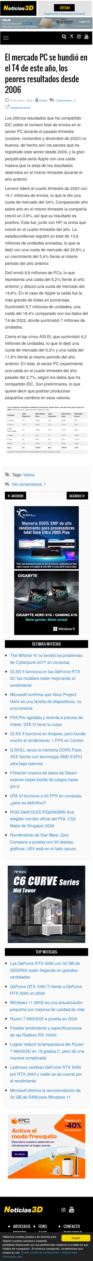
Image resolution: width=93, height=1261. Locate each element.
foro (42, 1226)
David (43, 100)
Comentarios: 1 (65, 100)
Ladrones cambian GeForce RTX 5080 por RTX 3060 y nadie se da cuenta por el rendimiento (46, 1074)
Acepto (76, 1238)
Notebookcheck (20, 107)
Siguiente (75, 496)
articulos (21, 1226)
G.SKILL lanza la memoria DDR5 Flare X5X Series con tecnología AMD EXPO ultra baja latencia (46, 756)
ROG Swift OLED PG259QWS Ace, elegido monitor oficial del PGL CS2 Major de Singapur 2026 (43, 819)
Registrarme (51, 13)
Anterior (17, 496)
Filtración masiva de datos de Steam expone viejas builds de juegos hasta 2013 (44, 779)
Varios (29, 475)
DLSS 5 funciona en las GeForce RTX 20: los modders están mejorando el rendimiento (45, 678)
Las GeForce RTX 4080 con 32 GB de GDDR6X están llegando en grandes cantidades (45, 970)
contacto (72, 1226)
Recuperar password (73, 13)
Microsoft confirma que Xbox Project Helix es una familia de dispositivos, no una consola (45, 701)
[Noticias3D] (18, 7)
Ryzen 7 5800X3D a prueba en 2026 (43, 1019)
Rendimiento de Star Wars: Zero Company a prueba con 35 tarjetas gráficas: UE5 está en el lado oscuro (43, 841)
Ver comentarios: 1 (29, 484)
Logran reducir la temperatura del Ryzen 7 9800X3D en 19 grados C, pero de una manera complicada (47, 1051)
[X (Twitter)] (71, 36)
